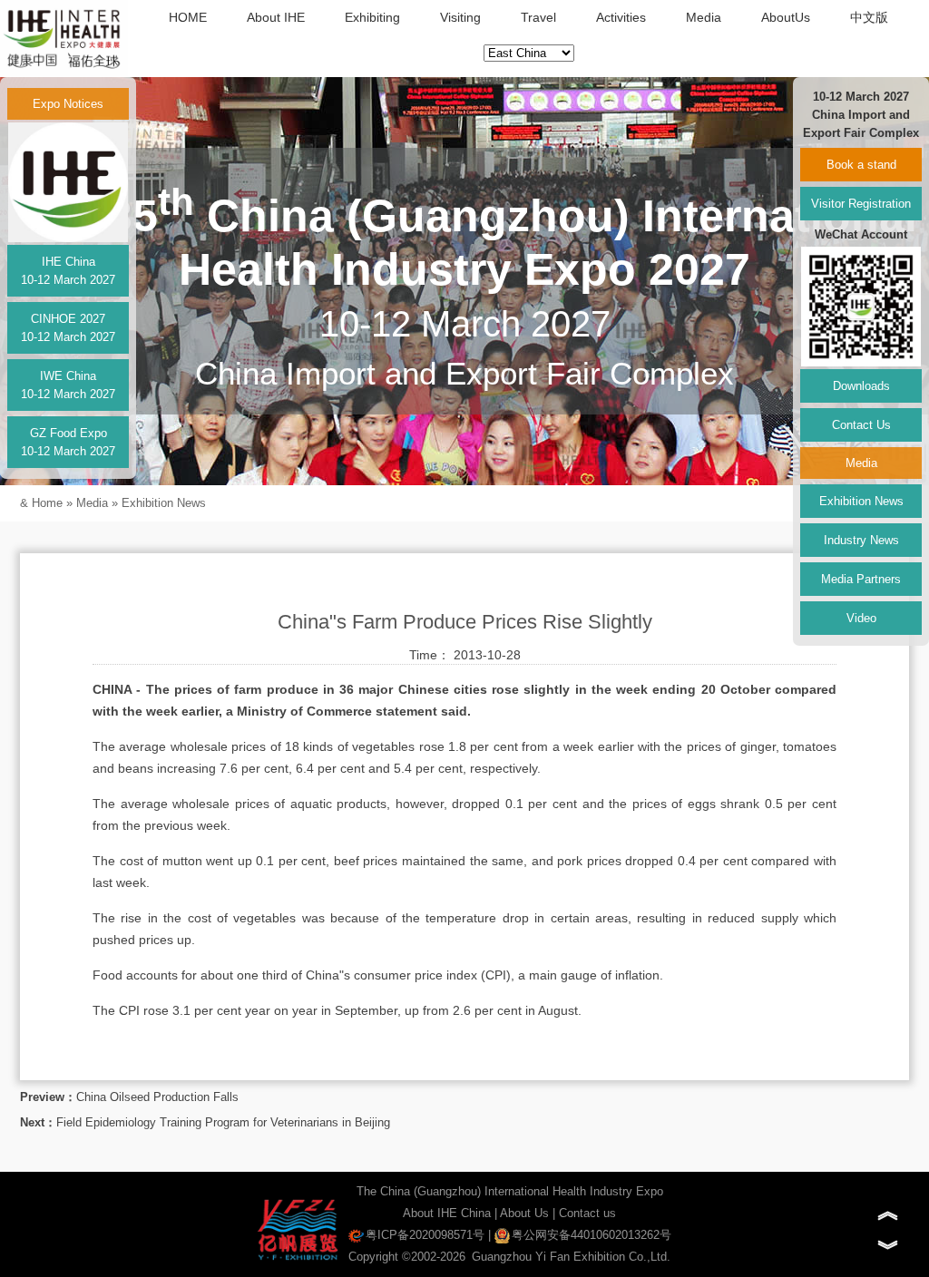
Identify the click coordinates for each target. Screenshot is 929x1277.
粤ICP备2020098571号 (425, 1235)
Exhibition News (164, 503)
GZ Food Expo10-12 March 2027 (68, 442)
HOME (188, 17)
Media (703, 17)
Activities (621, 17)
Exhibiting (372, 17)
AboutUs (785, 17)
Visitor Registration (861, 203)
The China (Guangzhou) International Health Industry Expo (510, 1191)
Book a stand (861, 164)
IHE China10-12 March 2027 (68, 271)
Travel (538, 17)
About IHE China (447, 1213)
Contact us (587, 1213)
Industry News (861, 540)
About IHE (276, 17)
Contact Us (861, 425)
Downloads (861, 386)
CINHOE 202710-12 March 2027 (68, 328)
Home (47, 503)
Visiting (460, 17)
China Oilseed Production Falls (157, 1097)
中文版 (869, 17)
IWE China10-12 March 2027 (68, 385)
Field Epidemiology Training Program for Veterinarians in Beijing (223, 1122)
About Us (524, 1213)
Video (861, 618)
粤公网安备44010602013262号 (591, 1235)
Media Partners (861, 579)
